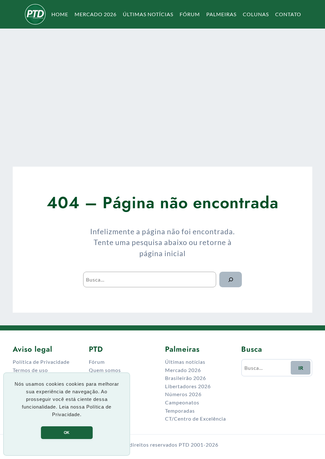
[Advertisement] (162, 90)
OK (67, 432)
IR (300, 368)
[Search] (230, 279)
